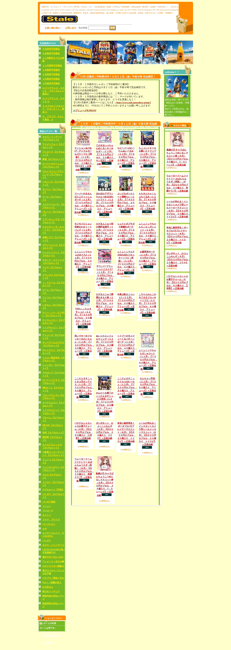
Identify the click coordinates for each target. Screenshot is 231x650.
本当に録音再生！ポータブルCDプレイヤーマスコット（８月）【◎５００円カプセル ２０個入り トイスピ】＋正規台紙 (126, 446)
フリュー (46, 506)
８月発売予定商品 (51, 49)
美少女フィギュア (51, 591)
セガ (44, 528)
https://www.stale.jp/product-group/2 (133, 102)
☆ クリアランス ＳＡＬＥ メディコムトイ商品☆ (53, 91)
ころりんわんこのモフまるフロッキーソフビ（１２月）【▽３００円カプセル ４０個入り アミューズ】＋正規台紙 (147, 317)
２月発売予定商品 (51, 74)
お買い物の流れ (52, 28)
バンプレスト (48, 524)
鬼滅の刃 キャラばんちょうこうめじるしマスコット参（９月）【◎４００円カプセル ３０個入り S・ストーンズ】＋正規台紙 (105, 499)
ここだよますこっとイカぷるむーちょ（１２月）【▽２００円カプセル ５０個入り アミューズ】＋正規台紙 (127, 402)
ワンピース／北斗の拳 (53, 561)
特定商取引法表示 (51, 635)
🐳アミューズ (79, 110)
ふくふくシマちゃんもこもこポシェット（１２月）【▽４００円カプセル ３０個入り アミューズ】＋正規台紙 (148, 247)
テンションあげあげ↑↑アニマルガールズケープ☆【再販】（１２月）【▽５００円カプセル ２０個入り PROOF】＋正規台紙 (84, 159)
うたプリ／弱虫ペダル (53, 578)
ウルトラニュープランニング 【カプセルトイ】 (53, 174)
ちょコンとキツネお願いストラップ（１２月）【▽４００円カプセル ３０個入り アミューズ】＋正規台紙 (148, 157)
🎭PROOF (91, 110)
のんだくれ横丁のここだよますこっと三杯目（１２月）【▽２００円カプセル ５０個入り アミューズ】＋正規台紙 (104, 416)
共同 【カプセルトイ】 (53, 432)
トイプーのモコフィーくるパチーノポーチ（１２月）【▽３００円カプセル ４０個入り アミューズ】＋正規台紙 (127, 359)
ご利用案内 (47, 643)
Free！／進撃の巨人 (52, 582)
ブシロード (47, 510)
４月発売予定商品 (51, 83)
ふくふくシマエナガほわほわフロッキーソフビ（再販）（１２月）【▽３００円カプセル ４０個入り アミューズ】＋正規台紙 (127, 277)
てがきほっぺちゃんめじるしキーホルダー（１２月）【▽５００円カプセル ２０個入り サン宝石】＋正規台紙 (106, 154)
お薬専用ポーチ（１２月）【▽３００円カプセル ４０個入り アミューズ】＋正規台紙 (148, 274)
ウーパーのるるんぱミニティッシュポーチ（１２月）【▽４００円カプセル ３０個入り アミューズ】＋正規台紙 (84, 203)
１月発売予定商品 (51, 70)
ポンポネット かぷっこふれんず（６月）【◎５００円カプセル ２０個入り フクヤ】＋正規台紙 (178, 273)
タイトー (46, 515)
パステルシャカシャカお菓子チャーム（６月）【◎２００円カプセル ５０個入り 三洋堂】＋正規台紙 (177, 296)
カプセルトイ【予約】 (53, 489)
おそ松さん (47, 587)
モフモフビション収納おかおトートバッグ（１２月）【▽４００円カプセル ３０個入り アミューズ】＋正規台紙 (84, 233)
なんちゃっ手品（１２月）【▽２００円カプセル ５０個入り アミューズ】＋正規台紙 (148, 415)
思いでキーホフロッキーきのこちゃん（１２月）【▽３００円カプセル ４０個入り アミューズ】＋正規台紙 (84, 359)
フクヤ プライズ (51, 519)
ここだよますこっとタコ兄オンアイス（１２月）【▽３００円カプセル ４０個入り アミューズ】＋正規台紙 (84, 402)
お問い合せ (70, 28)
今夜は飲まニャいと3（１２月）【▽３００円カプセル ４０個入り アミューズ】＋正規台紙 (127, 316)
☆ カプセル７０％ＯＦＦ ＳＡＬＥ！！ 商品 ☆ (53, 109)
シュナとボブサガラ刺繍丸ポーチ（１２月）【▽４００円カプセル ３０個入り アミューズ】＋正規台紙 (126, 233)
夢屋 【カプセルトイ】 (53, 159)
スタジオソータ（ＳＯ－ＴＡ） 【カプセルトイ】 (53, 230)
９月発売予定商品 (51, 53)
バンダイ (46, 540)
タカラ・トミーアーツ (53, 545)
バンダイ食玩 (48, 501)
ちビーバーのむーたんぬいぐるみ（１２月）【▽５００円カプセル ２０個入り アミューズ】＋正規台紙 (126, 157)
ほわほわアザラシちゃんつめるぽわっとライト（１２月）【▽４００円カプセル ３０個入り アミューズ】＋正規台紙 (104, 202)
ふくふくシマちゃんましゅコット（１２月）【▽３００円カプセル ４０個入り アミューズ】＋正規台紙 (148, 374)
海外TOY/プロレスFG (53, 557)
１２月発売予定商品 (52, 65)
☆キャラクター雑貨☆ (53, 566)
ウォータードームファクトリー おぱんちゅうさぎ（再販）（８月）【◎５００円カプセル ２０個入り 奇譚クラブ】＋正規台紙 (84, 499)
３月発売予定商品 (51, 79)
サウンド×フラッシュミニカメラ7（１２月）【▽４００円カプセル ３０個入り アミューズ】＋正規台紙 (105, 290)
